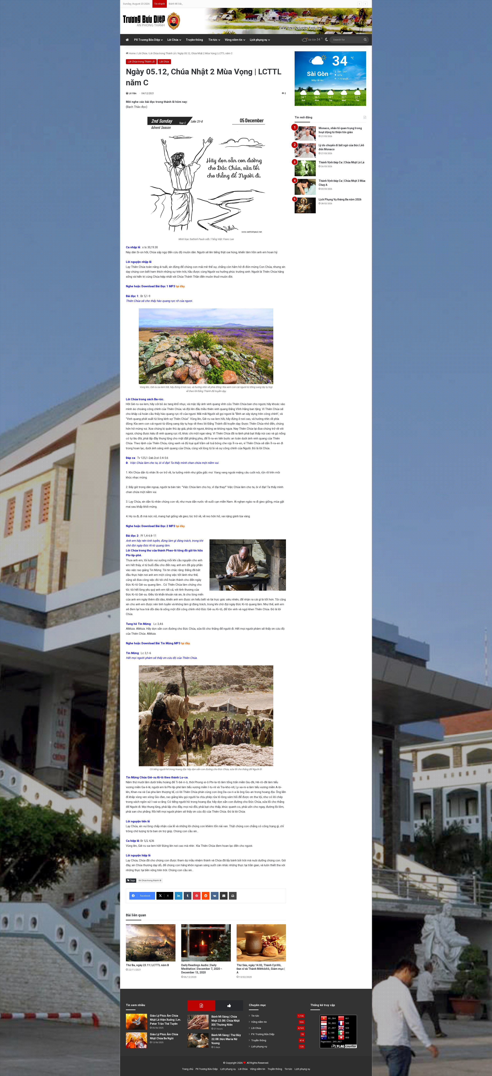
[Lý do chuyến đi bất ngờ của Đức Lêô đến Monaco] (305, 150)
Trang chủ (187, 1069)
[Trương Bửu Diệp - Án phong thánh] (152, 21)
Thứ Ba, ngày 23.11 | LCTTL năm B (147, 965)
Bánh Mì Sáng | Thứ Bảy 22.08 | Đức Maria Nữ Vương (226, 1039)
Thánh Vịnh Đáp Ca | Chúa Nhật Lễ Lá (341, 162)
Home (131, 53)
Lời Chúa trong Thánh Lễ (162, 53)
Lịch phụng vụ (258, 39)
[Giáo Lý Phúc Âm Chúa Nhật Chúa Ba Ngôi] (136, 1040)
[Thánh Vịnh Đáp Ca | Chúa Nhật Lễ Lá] (305, 168)
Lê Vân (132, 93)
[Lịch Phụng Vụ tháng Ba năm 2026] (305, 205)
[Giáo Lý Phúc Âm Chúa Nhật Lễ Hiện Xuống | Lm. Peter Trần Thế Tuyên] (136, 1022)
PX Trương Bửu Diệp (147, 39)
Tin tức (212, 39)
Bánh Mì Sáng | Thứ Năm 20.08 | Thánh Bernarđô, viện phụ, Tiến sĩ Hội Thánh (210, 3)
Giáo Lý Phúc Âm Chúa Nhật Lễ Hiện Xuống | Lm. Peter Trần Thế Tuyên (165, 1019)
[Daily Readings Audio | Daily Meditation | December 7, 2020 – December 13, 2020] (206, 942)
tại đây (180, 286)
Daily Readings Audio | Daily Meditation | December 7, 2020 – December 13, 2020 (201, 969)
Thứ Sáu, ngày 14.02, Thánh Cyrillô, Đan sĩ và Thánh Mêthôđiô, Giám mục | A (261, 969)
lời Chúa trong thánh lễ (150, 880)
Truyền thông (194, 39)
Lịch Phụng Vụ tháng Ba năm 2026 (340, 199)
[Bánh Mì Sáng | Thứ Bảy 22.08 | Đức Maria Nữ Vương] (198, 1040)
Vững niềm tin (233, 39)
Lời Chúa (172, 39)
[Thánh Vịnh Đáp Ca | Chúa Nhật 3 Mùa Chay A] (305, 187)
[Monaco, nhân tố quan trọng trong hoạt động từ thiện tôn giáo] (305, 133)
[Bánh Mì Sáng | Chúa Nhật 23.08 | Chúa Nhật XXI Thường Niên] (198, 1022)
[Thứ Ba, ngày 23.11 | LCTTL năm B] (150, 942)
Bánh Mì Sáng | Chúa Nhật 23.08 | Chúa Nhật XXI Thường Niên (225, 1020)
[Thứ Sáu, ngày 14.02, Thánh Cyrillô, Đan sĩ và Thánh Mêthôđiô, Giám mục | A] (261, 942)
